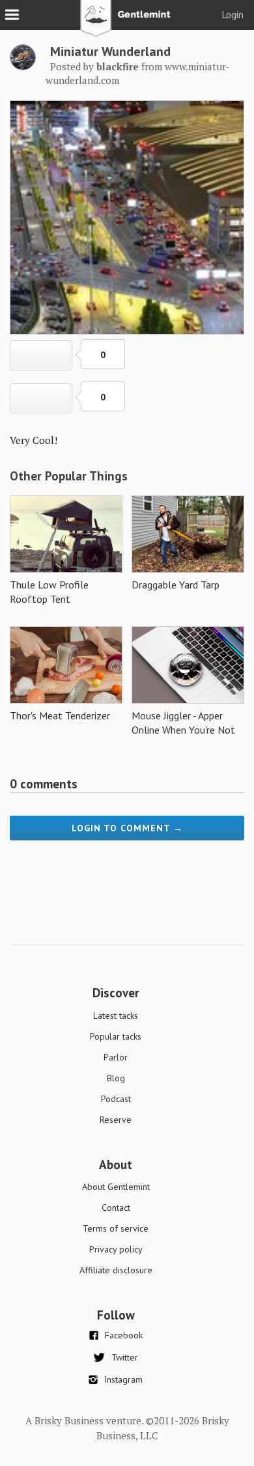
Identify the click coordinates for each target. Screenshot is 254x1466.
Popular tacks (115, 1036)
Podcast (116, 1099)
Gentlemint (127, 23)
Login (233, 14)
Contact (116, 1207)
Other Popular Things (69, 476)
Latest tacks (115, 1015)
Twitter (124, 1357)
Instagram (123, 1379)
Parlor (116, 1057)
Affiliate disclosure (115, 1270)
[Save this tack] (41, 398)
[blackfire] (23, 66)
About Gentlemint (116, 1187)
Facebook (124, 1335)
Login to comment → (127, 828)
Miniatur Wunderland (110, 51)
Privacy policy (116, 1249)
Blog (116, 1078)
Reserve (116, 1120)
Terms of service (115, 1228)
